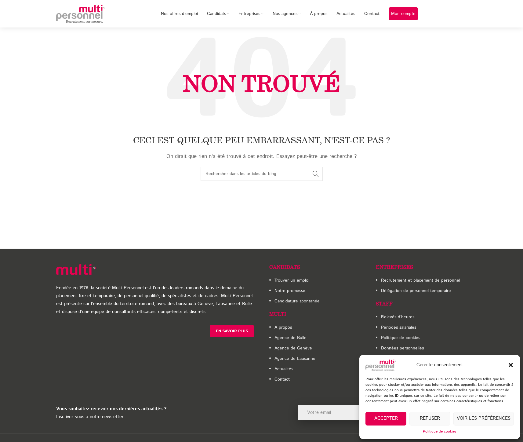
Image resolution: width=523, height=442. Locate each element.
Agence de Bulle (290, 338)
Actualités (283, 369)
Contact (282, 379)
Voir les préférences (483, 418)
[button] (511, 365)
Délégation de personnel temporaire (416, 291)
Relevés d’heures (397, 317)
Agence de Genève (293, 348)
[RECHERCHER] (316, 174)
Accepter (386, 418)
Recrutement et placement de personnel (420, 280)
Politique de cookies (439, 431)
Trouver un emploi (291, 280)
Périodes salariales (398, 327)
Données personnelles (402, 348)
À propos (283, 327)
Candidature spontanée (297, 301)
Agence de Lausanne (294, 359)
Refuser (430, 418)
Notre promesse (289, 291)
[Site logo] (81, 13)
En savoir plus (232, 331)
